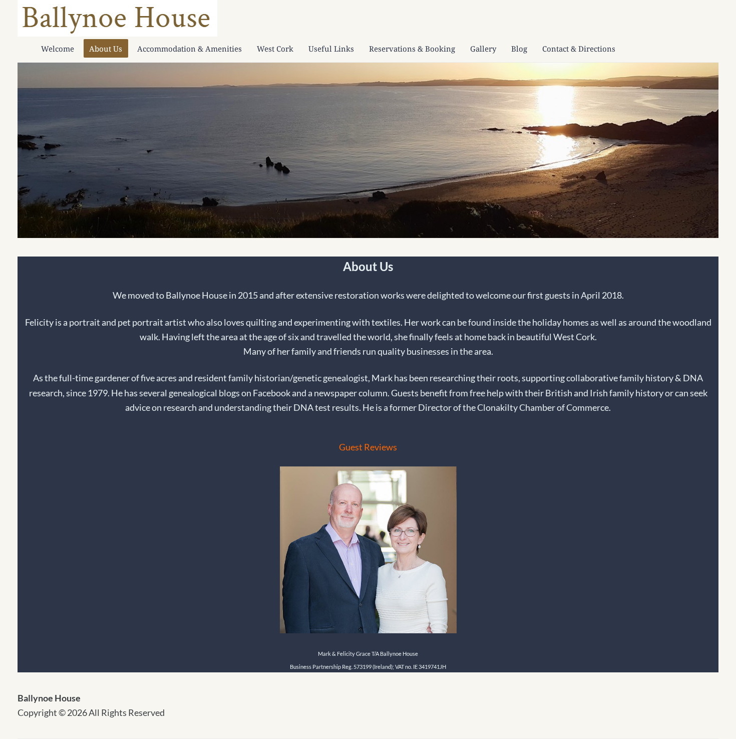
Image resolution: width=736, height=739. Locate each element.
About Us (105, 49)
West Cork (275, 49)
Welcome (57, 49)
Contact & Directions (578, 49)
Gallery (483, 49)
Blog (519, 49)
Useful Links (331, 49)
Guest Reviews (368, 446)
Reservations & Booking (412, 49)
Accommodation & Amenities (189, 49)
